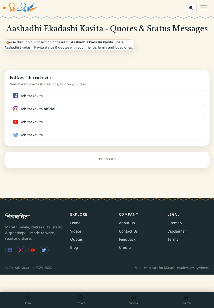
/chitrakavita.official (38, 108)
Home (75, 222)
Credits (125, 247)
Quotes (76, 239)
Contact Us (128, 231)
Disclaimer (177, 231)
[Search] (191, 8)
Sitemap (175, 222)
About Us (127, 222)
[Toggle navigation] (203, 8)
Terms (173, 239)
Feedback (127, 239)
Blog (74, 247)
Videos (76, 231)
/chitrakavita (32, 95)
